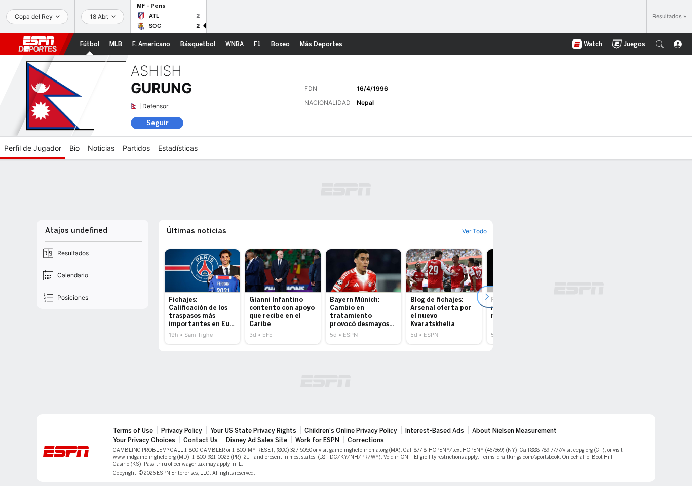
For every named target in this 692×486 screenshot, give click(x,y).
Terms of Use (133, 430)
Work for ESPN (317, 440)
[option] (202, 296)
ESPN (37, 44)
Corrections (366, 440)
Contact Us (200, 440)
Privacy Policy (181, 430)
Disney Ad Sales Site (256, 440)
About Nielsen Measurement (514, 430)
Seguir (157, 123)
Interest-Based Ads (434, 430)
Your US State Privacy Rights (253, 430)
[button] (660, 44)
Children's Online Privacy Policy (350, 430)
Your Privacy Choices (144, 440)
